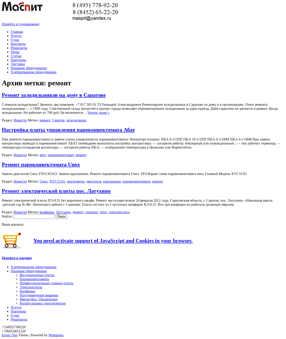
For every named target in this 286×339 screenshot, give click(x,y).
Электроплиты (31, 287)
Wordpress (55, 335)
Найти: (7, 216)
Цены (15, 52)
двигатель (93, 181)
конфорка (47, 212)
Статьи (16, 56)
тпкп (103, 212)
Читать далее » (98, 112)
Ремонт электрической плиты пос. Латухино (56, 191)
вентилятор (75, 181)
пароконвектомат (61, 155)
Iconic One (9, 335)
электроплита (119, 212)
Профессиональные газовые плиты (46, 283)
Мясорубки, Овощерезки (39, 299)
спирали (91, 212)
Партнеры (18, 60)
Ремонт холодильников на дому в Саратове (54, 95)
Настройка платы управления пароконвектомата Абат (68, 130)
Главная (17, 32)
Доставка (18, 64)
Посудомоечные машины (39, 295)
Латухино (63, 212)
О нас (15, 40)
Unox (44, 181)
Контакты (18, 44)
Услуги (16, 36)
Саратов (58, 120)
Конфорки (27, 291)
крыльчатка (112, 181)
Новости (20, 120)
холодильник (76, 120)
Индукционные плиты (37, 275)
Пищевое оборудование (29, 68)
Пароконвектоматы (34, 279)
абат (43, 155)
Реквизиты (19, 48)
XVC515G (57, 181)
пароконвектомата (136, 181)
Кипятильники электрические (43, 303)
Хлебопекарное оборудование (34, 72)
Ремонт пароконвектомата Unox (41, 164)
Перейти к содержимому (21, 24)
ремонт (45, 120)
